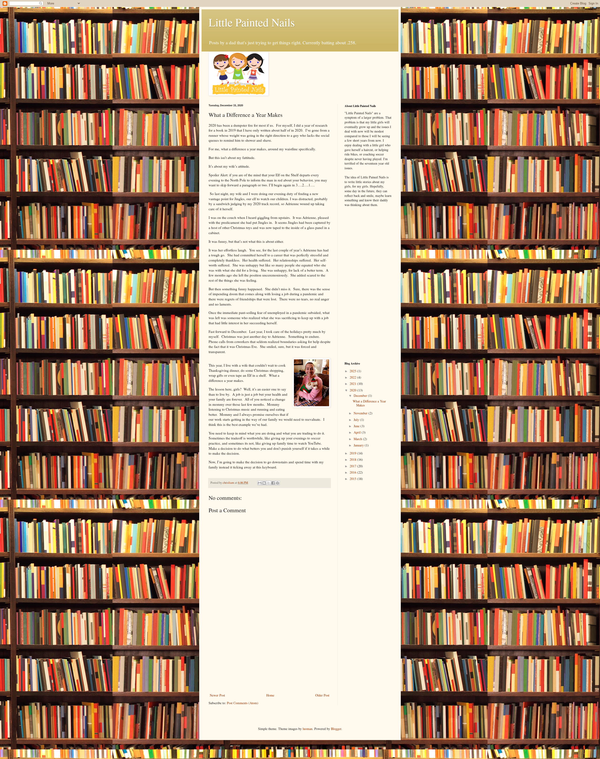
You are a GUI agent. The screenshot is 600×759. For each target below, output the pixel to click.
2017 (353, 466)
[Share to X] (268, 483)
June (357, 426)
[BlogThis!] (264, 483)
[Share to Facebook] (273, 483)
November (361, 413)
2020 (353, 390)
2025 (353, 371)
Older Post (322, 695)
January (359, 445)
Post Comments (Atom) (242, 703)
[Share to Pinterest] (277, 483)
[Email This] (259, 483)
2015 (353, 478)
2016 (353, 472)
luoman (307, 728)
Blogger (336, 728)
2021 (353, 383)
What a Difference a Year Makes (369, 403)
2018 (353, 459)
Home (270, 695)
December (361, 395)
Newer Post (217, 695)
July (357, 419)
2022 (353, 377)
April (358, 432)
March (358, 439)
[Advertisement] (269, 653)
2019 (353, 453)
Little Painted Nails (252, 22)
